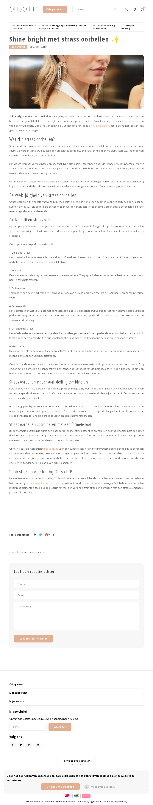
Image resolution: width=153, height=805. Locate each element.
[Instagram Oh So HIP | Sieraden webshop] (29, 745)
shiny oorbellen (98, 125)
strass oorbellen (131, 121)
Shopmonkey (120, 801)
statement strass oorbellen (46, 483)
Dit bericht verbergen (60, 786)
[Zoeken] (115, 9)
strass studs (51, 448)
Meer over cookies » (103, 786)
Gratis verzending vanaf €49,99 (104, 27)
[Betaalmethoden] (67, 795)
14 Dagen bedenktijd (127, 27)
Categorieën (53, 9)
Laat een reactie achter (33, 638)
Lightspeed (95, 801)
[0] (142, 9)
